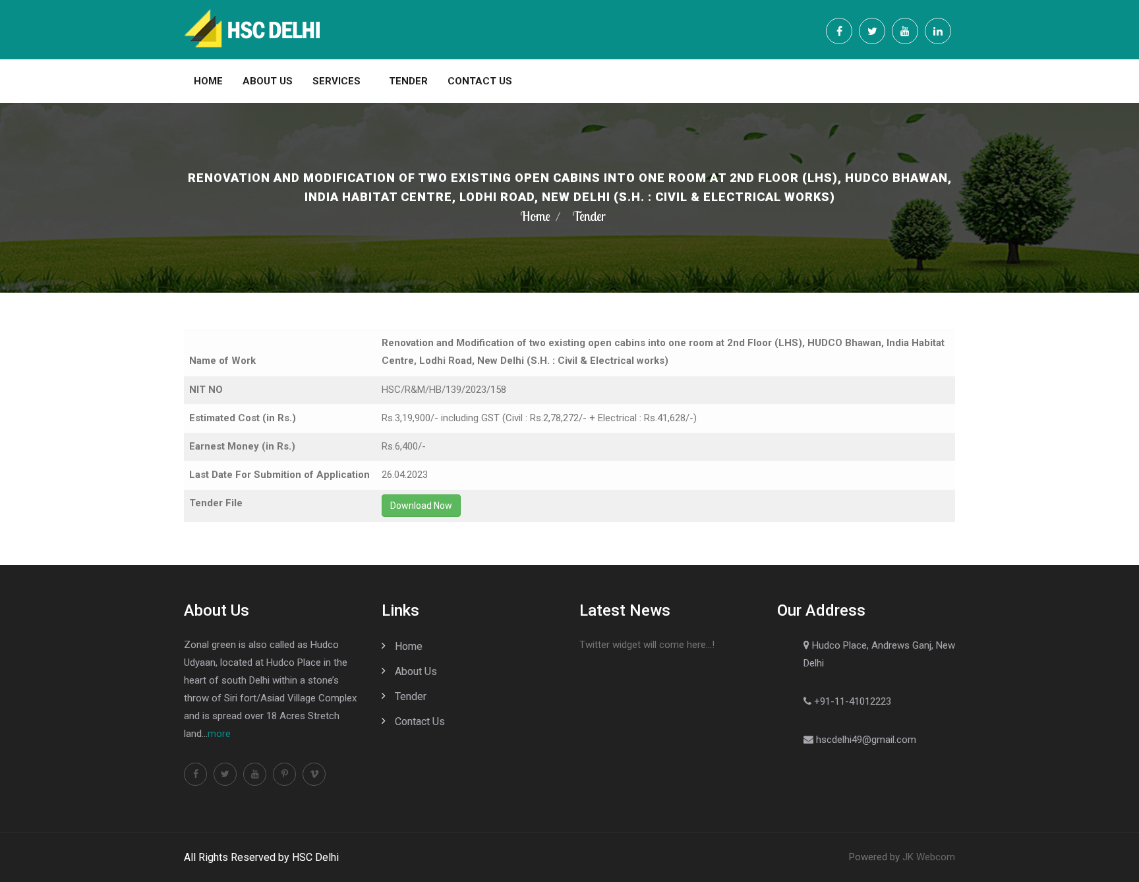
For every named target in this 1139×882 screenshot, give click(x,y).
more (219, 734)
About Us (268, 81)
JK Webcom (928, 857)
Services (336, 81)
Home (208, 81)
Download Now (421, 505)
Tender (408, 81)
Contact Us (480, 81)
